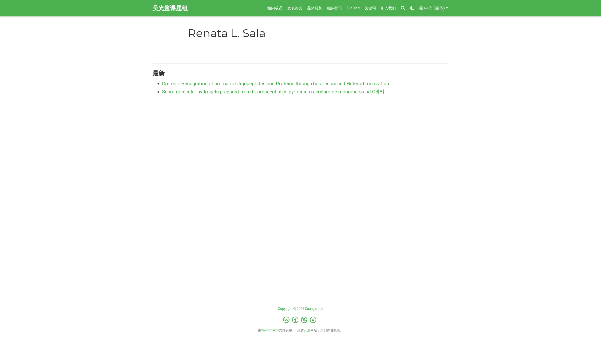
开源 (307, 330)
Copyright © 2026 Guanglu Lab (300, 309)
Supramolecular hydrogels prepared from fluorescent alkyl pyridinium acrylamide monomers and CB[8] (273, 92)
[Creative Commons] (300, 320)
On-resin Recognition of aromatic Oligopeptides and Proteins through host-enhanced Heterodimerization (275, 83)
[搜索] (403, 8)
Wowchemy (270, 330)
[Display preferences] (412, 8)
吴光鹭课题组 (170, 8)
